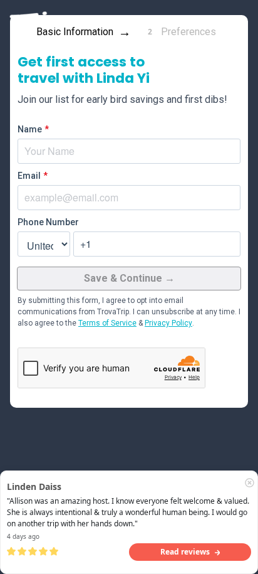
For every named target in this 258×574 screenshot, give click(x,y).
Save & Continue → (129, 278)
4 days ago (23, 536)
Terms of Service (107, 323)
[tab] (80, 32)
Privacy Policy (168, 323)
